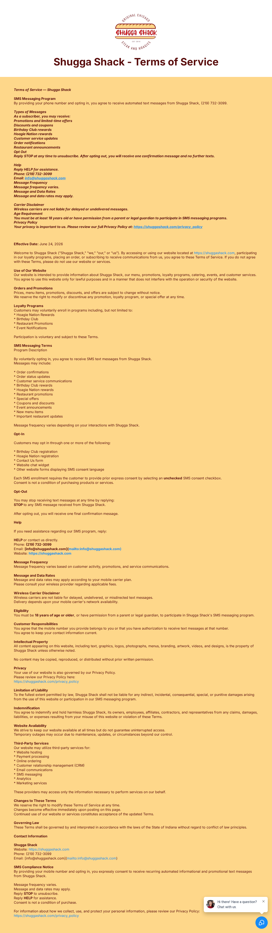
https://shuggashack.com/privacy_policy (46, 681)
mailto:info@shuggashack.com (91, 858)
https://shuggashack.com (214, 253)
